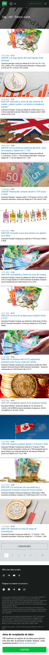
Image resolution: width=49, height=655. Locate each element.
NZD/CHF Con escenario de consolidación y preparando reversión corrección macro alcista (21, 488)
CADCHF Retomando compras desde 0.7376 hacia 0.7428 (23, 193)
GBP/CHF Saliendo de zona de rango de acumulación (18, 530)
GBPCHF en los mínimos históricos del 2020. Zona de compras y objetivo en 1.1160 (23, 149)
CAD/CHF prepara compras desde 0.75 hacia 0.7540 (24, 444)
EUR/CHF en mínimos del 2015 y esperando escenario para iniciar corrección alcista (20, 360)
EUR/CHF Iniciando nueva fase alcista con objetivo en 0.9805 (23, 234)
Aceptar (24, 649)
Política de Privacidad (27, 643)
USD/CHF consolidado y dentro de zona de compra (23, 274)
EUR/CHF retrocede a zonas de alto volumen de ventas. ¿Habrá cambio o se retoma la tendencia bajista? (22, 104)
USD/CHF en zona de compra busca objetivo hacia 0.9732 (23, 316)
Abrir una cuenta (35, 4)
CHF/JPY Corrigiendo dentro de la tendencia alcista (24, 403)
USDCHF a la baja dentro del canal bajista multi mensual (22, 59)
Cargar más (24, 546)
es (15, 4)
